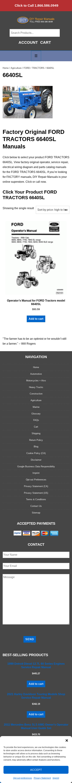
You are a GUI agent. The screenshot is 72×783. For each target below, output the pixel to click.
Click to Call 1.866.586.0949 (36, 5)
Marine (36, 407)
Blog (36, 446)
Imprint (56, 778)
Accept (36, 769)
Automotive (36, 374)
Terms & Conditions (36, 499)
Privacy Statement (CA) (36, 486)
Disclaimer (36, 460)
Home (6, 68)
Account (28, 42)
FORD (27, 68)
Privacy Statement (42, 778)
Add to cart (36, 318)
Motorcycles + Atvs (36, 380)
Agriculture (16, 68)
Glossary (36, 413)
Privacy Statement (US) (36, 493)
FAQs (36, 420)
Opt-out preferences (22, 778)
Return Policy (36, 440)
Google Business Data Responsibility (36, 466)
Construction (36, 393)
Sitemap (36, 512)
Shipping (36, 433)
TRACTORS (38, 68)
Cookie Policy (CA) (36, 453)
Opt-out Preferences (36, 479)
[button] (67, 740)
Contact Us (36, 506)
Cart (45, 42)
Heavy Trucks (36, 387)
